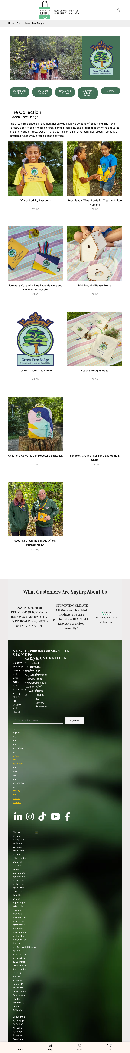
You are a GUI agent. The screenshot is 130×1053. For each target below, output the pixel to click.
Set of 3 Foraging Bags (94, 370)
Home (11, 23)
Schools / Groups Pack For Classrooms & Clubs (95, 457)
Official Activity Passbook (35, 200)
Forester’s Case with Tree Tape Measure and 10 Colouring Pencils (35, 287)
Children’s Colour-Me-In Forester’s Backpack (35, 455)
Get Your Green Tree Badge (35, 370)
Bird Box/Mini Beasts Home (94, 285)
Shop (19, 23)
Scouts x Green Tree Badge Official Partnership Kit (35, 542)
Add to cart (35, 216)
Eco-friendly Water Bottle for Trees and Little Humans (95, 202)
